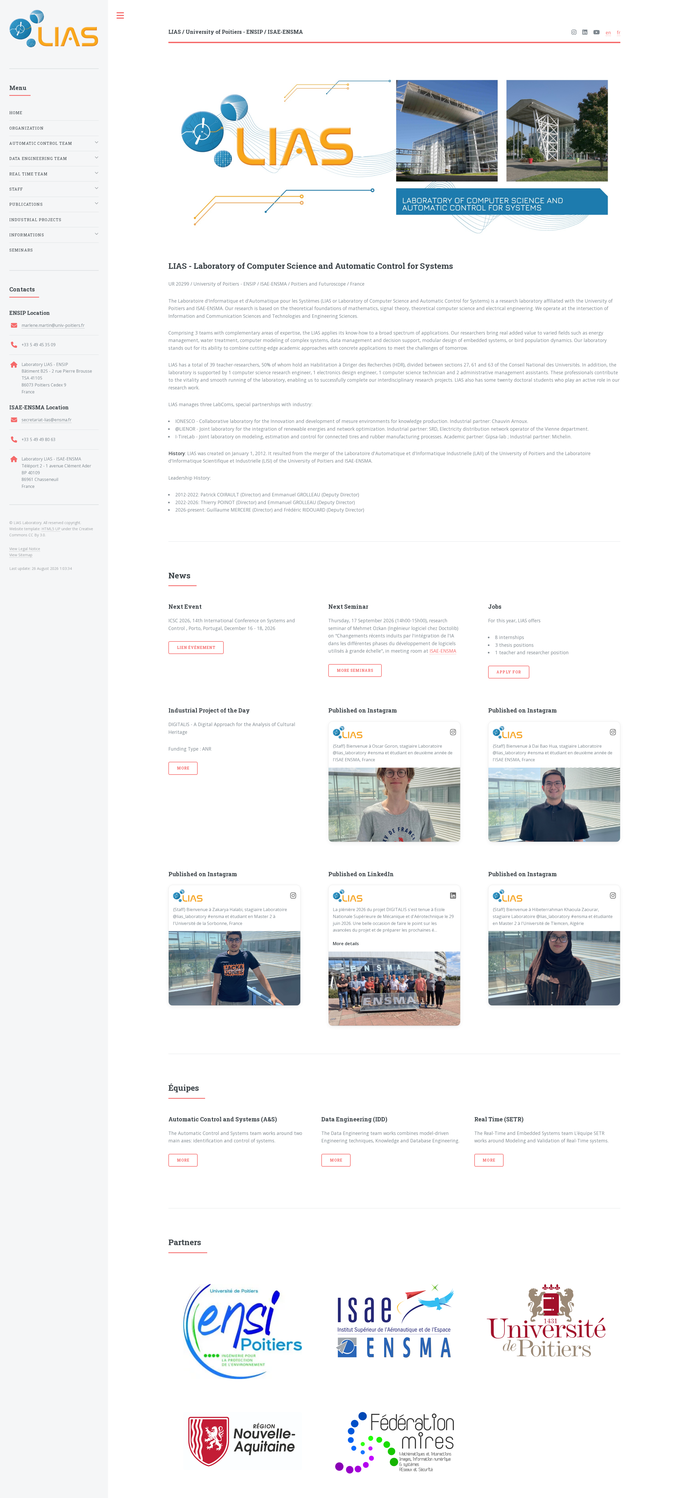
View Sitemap (20, 554)
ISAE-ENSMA (443, 651)
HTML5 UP (50, 528)
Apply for (508, 671)
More (183, 768)
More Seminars (355, 670)
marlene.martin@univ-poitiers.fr (53, 325)
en (608, 32)
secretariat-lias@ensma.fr (47, 420)
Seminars (21, 250)
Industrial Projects (35, 219)
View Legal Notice (24, 548)
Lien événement (196, 647)
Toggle (120, 15)
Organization (26, 128)
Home (16, 112)
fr (618, 32)
